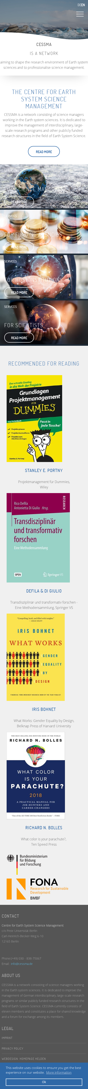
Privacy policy (12, 1048)
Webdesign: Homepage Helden (24, 1059)
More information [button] (59, 1072)
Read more (44, 151)
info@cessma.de (22, 964)
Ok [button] (44, 1082)
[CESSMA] (25, 11)
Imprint (7, 1038)
